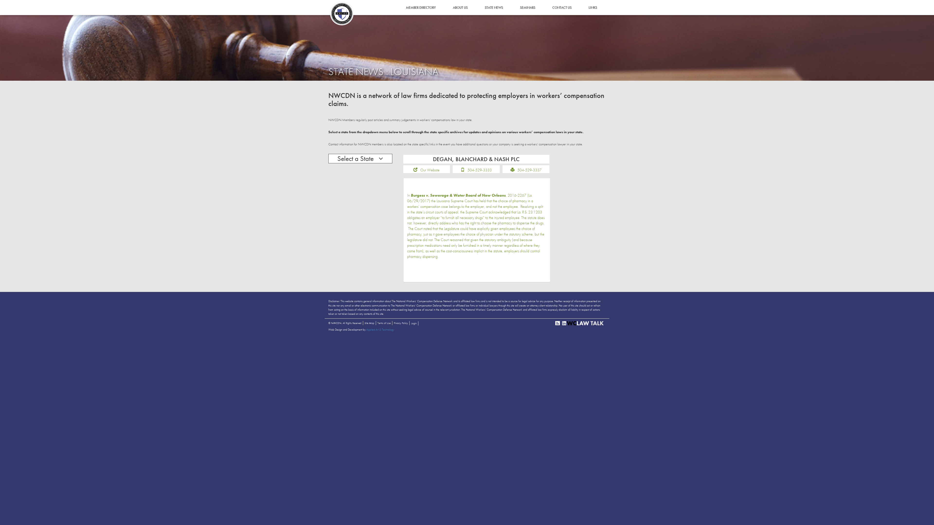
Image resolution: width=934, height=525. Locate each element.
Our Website (430, 170)
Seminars (527, 7)
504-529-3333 (479, 170)
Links (593, 7)
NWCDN (341, 13)
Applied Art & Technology (380, 330)
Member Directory (421, 7)
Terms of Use (384, 323)
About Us (460, 7)
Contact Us (562, 7)
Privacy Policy (401, 323)
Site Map (369, 323)
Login (414, 323)
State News (494, 7)
